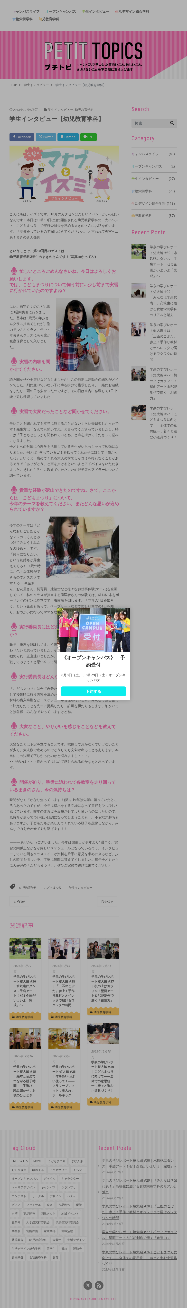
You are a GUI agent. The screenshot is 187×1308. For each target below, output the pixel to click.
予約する (93, 691)
